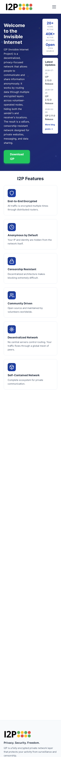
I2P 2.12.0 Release (49, 100)
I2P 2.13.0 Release (49, 80)
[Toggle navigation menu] (54, 6)
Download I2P (17, 156)
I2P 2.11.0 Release (50, 117)
